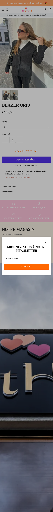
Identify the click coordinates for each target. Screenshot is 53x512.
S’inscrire (26, 266)
